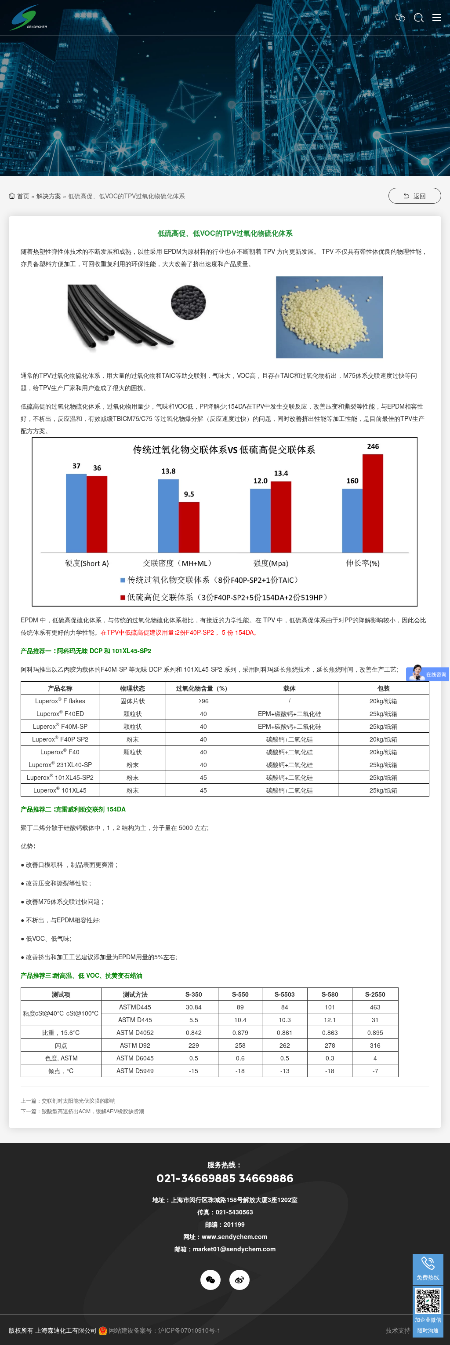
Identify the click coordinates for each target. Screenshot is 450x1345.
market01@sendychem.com (234, 1248)
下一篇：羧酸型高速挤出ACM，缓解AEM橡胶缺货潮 (82, 1111)
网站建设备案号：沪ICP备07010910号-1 (165, 1330)
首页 (23, 195)
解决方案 (48, 195)
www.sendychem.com (234, 1236)
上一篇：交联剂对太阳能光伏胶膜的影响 (68, 1100)
